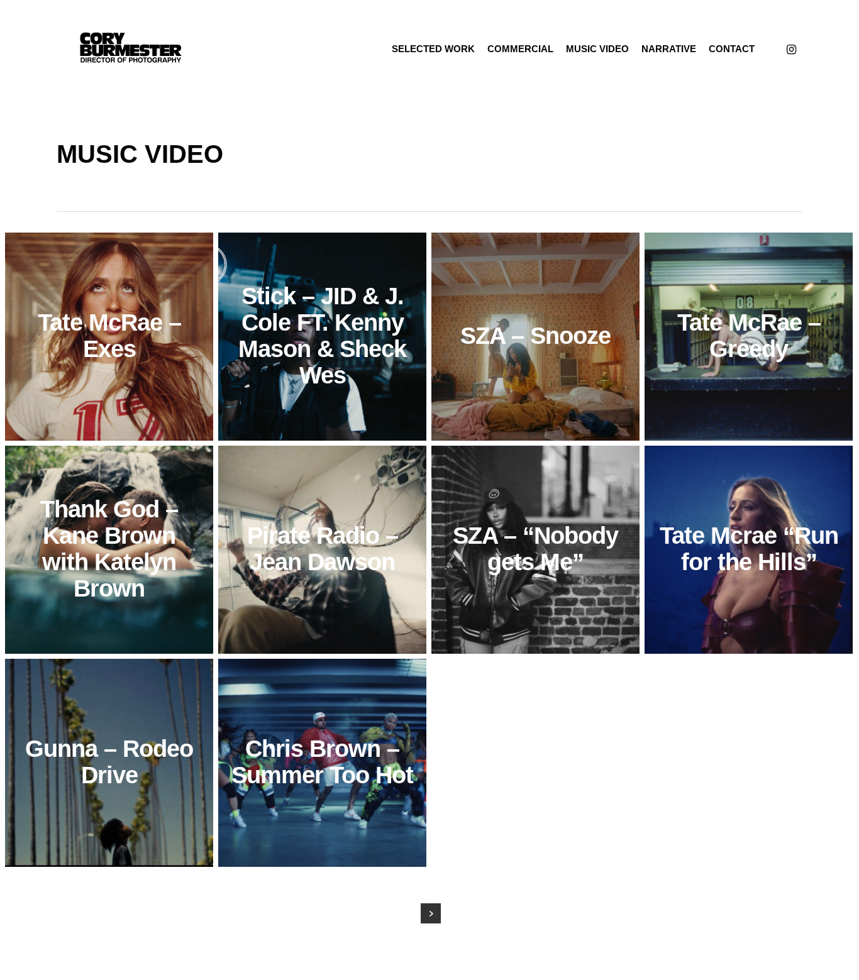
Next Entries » (431, 913)
